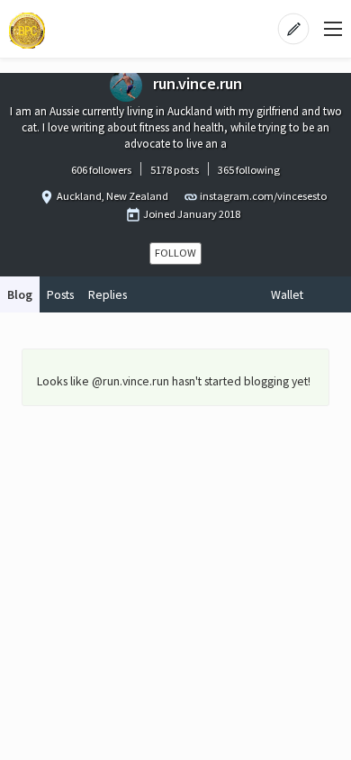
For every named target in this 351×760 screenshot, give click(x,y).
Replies (107, 294)
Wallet (287, 294)
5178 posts (174, 169)
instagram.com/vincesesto (263, 196)
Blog (19, 294)
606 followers (101, 169)
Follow (175, 252)
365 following (249, 169)
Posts (60, 294)
